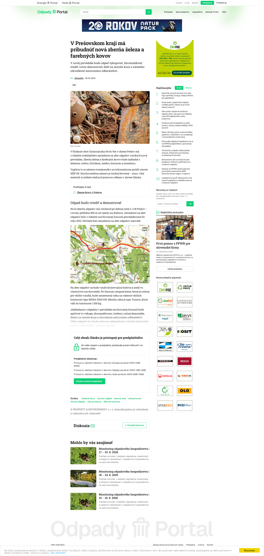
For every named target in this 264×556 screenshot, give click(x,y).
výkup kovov (134, 398)
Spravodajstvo (182, 12)
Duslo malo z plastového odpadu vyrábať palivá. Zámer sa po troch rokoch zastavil (176, 104)
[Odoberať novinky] (190, 203)
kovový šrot (120, 398)
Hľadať (149, 12)
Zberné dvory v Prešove (89, 192)
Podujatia (168, 12)
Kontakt (195, 3)
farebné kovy (88, 398)
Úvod (52, 12)
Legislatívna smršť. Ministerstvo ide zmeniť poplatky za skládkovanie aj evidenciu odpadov (177, 180)
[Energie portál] (47, 2)
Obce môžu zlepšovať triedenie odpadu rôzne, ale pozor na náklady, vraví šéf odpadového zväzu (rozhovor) (177, 115)
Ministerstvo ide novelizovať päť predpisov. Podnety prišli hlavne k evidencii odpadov (176, 162)
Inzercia (179, 3)
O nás (187, 3)
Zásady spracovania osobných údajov (168, 545)
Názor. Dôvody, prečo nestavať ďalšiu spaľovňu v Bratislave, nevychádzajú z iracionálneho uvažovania (177, 134)
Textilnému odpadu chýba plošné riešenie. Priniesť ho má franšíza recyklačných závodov (176, 152)
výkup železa (94, 401)
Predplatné (207, 3)
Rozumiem (249, 550)
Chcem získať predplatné (89, 381)
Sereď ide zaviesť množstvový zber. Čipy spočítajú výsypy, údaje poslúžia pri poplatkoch (177, 95)
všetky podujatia (174, 269)
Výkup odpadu (77, 401)
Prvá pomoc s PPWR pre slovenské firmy (173, 245)
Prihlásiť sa (222, 3)
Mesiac (188, 88)
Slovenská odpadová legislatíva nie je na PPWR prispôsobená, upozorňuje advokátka (177, 143)
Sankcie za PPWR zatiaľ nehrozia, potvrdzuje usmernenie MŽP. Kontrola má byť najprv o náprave (176, 171)
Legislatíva (197, 12)
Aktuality (79, 78)
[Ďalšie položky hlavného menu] (224, 12)
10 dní (179, 88)
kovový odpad (104, 398)
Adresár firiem (212, 12)
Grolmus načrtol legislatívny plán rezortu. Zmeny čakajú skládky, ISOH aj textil (177, 125)
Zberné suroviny (112, 401)
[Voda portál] (70, 2)
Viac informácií (58, 552)
